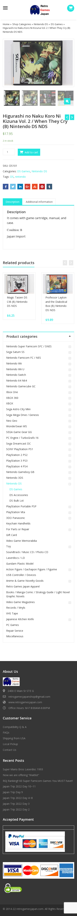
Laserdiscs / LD (15, 558)
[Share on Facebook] (5, 186)
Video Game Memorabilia (21, 540)
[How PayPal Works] (35, 841)
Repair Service (14, 630)
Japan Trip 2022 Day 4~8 (18, 798)
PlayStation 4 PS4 (16, 466)
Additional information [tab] (39, 201)
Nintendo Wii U (15, 369)
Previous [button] (9, 62)
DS (12, 176)
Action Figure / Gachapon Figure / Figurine (31, 569)
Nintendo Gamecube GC (21, 386)
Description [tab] (12, 201)
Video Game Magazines (20, 602)
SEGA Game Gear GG (19, 432)
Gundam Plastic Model (19, 563)
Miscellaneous (14, 636)
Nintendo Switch (16, 375)
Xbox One (12, 392)
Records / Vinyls (15, 607)
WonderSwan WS (16, 426)
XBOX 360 (12, 398)
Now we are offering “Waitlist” (21, 775)
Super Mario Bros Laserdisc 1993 (23, 769)
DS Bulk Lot (16, 500)
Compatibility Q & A (15, 727)
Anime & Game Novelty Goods (25, 580)
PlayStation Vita (15, 512)
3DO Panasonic (15, 518)
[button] (67, 101)
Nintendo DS (41, 24)
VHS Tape (12, 613)
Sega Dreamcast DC (18, 443)
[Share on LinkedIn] (20, 186)
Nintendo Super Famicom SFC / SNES (29, 346)
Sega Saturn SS (15, 352)
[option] (38, 62)
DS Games (57, 24)
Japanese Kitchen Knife (20, 619)
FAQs (6, 732)
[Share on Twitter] (13, 186)
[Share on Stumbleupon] (35, 186)
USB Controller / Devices (21, 575)
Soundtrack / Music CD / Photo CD (27, 552)
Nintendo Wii (14, 363)
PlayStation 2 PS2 (16, 455)
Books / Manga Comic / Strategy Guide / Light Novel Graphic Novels (38, 594)
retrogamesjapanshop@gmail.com (29, 696)
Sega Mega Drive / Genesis (22, 415)
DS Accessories (18, 495)
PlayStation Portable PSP (21, 506)
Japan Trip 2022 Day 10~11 (19, 786)
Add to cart (31, 152)
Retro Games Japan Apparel (23, 586)
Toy (8, 546)
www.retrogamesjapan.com (25, 702)
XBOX (9, 403)
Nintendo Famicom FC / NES (23, 357)
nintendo (20, 176)
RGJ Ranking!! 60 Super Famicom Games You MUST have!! (38, 781)
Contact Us (9, 750)
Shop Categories (21, 24)
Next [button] (67, 62)
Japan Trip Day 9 (13, 792)
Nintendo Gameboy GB (20, 472)
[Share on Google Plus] (27, 186)
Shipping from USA (14, 738)
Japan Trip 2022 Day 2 (16, 809)
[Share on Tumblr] (49, 186)
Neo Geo (11, 420)
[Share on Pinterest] (42, 186)
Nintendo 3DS (14, 477)
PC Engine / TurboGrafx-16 (22, 438)
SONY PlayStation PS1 (19, 449)
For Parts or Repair (17, 529)
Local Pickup (10, 744)
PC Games (12, 625)
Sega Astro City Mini (18, 409)
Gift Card (11, 535)
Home (6, 24)
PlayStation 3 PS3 (16, 460)
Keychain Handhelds (18, 523)
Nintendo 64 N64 (16, 380)
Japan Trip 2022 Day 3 (16, 803)
